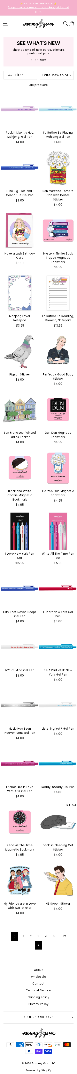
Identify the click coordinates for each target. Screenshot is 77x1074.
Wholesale (38, 977)
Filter (18, 74)
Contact (38, 984)
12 (64, 936)
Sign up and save (38, 1017)
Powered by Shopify (38, 1070)
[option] (38, 7)
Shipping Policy (38, 997)
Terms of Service (38, 990)
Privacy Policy (38, 1004)
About (38, 970)
